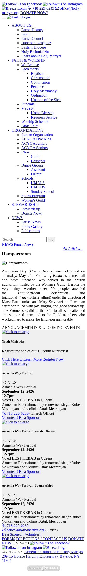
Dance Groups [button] (32, 165)
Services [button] (27, 108)
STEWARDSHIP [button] (25, 205)
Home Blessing (42, 113)
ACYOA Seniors (34, 148)
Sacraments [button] (30, 69)
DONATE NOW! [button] (34, 13)
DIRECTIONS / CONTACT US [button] (41, 539)
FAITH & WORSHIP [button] (28, 60)
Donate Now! (31, 213)
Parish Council (32, 38)
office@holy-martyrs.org (25, 530)
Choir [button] (25, 152)
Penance (37, 87)
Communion (40, 82)
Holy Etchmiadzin (35, 52)
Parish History (32, 30)
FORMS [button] (8, 539)
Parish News (31, 222)
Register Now (53, 359)
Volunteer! (10, 417)
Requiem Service (44, 117)
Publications (30, 231)
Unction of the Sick (46, 100)
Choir (35, 156)
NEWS (7, 244)
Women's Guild (33, 200)
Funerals (27, 104)
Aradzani (38, 170)
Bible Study (30, 126)
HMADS (38, 187)
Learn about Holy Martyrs (41, 56)
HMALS (38, 183)
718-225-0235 (42, 8)
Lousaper (38, 161)
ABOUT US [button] (21, 25)
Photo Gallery (32, 226)
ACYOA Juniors (34, 143)
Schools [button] (27, 178)
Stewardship (30, 209)
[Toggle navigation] (4, 18)
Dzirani (36, 174)
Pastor (26, 34)
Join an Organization (37, 135)
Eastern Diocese (33, 47)
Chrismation (40, 78)
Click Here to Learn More (22, 359)
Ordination (39, 95)
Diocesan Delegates (36, 43)
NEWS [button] (17, 218)
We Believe (30, 65)
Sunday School (42, 191)
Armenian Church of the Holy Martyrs (53, 552)
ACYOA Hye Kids (36, 139)
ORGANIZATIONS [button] (28, 130)
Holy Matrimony (44, 91)
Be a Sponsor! (30, 417)
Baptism (37, 73)
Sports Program (33, 196)
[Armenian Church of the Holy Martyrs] (18, 17)
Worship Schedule (35, 121)
